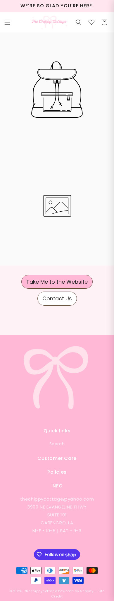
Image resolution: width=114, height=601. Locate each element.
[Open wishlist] (91, 22)
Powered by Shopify (76, 591)
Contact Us (57, 298)
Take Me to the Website (57, 281)
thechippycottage (41, 591)
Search (57, 444)
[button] (7, 22)
